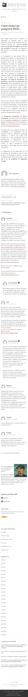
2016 (2, 595)
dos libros (11, 474)
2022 (2, 574)
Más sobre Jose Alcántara (18, 186)
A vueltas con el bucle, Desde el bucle (16, 656)
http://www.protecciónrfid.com (10, 262)
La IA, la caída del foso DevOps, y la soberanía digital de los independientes (14, 660)
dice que (15, 48)
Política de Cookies (13, 693)
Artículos (5, 497)
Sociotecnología (5, 535)
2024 (2, 567)
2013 (2, 606)
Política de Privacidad (17, 691)
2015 (2, 599)
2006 (2, 631)
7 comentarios (4, 34)
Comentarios (6, 501)
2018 (2, 588)
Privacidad (4, 23)
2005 (2, 634)
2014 (2, 602)
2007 (2, 627)
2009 (2, 620)
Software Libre (5, 550)
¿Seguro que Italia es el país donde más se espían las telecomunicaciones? (13, 203)
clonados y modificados (12, 120)
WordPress (12, 684)
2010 (2, 617)
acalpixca (9, 218)
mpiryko (9, 385)
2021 (2, 577)
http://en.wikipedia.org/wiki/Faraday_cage (13, 247)
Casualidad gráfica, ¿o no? (8, 197)
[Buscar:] (26, 17)
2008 (2, 624)
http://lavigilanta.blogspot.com (9, 275)
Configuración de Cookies (13, 695)
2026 (2, 560)
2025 (2, 563)
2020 (2, 581)
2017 (2, 592)
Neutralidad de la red (6, 546)
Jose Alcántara (9, 466)
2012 (2, 610)
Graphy (21, 684)
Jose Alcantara (13, 283)
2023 (2, 570)
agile (8, 469)
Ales (7, 302)
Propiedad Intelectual (6, 539)
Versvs (16, 682)
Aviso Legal (6, 691)
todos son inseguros (13, 126)
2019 (2, 585)
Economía (3, 532)
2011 (2, 613)
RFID (9, 23)
